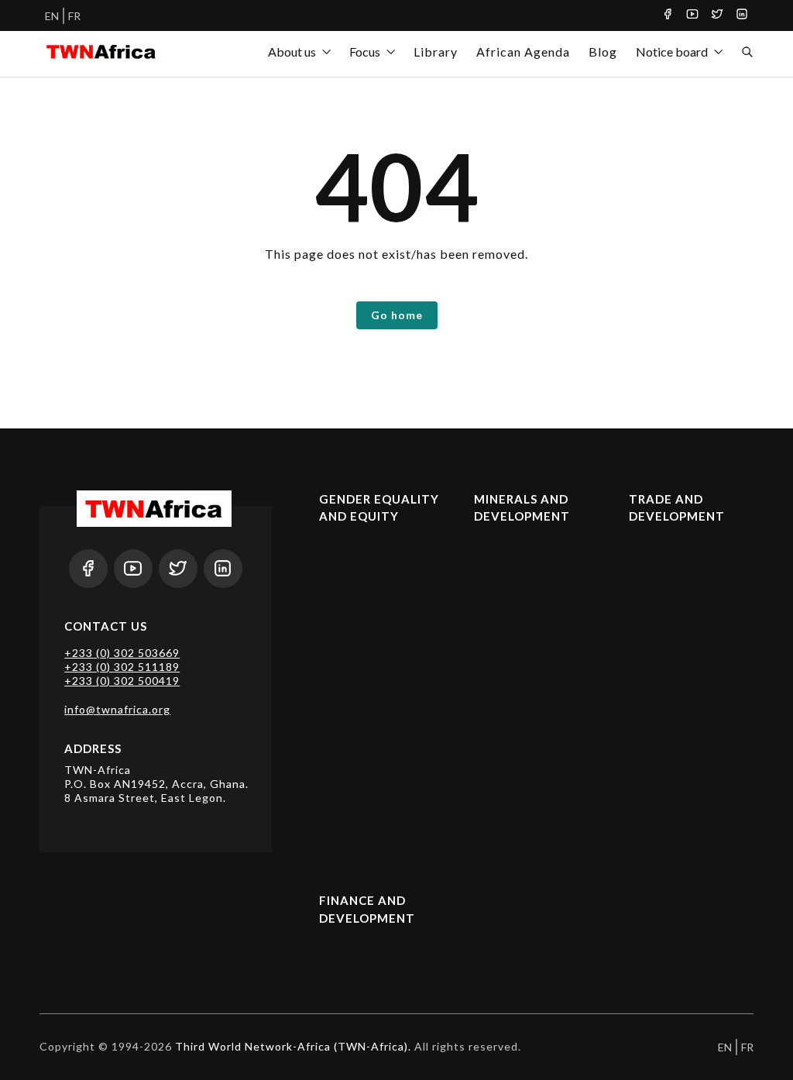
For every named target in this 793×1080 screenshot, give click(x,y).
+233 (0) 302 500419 (122, 680)
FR (74, 15)
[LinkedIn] (742, 15)
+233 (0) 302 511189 (122, 666)
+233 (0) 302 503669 (122, 652)
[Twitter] (717, 15)
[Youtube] (692, 15)
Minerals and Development (522, 508)
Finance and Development (367, 909)
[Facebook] (667, 15)
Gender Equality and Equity (379, 508)
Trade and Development (677, 508)
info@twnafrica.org (117, 709)
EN (52, 15)
